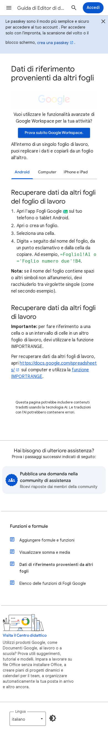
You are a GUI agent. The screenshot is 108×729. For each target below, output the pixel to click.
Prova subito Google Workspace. (54, 132)
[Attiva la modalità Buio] (52, 718)
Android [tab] (22, 172)
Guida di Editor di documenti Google (41, 8)
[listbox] (27, 719)
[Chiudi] (103, 22)
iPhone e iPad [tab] (76, 172)
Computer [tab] (47, 172)
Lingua (20, 711)
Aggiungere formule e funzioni (46, 540)
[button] (9, 7)
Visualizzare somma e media (44, 552)
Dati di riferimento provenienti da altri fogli (56, 568)
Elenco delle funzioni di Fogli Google (52, 583)
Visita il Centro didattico (25, 635)
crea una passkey (53, 42)
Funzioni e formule (29, 526)
